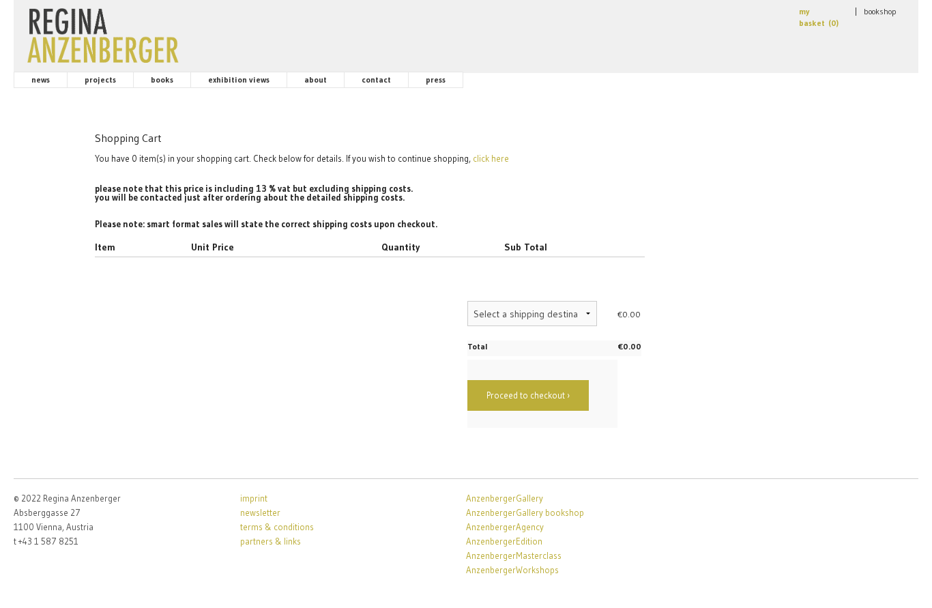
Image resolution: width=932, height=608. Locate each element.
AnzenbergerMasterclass (514, 555)
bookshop (880, 11)
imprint (253, 498)
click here (491, 158)
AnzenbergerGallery (504, 498)
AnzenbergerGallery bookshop (525, 512)
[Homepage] (103, 32)
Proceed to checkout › (528, 395)
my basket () (819, 17)
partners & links (270, 541)
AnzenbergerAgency (505, 526)
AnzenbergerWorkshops (512, 569)
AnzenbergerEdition (504, 541)
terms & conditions (277, 526)
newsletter (260, 512)
